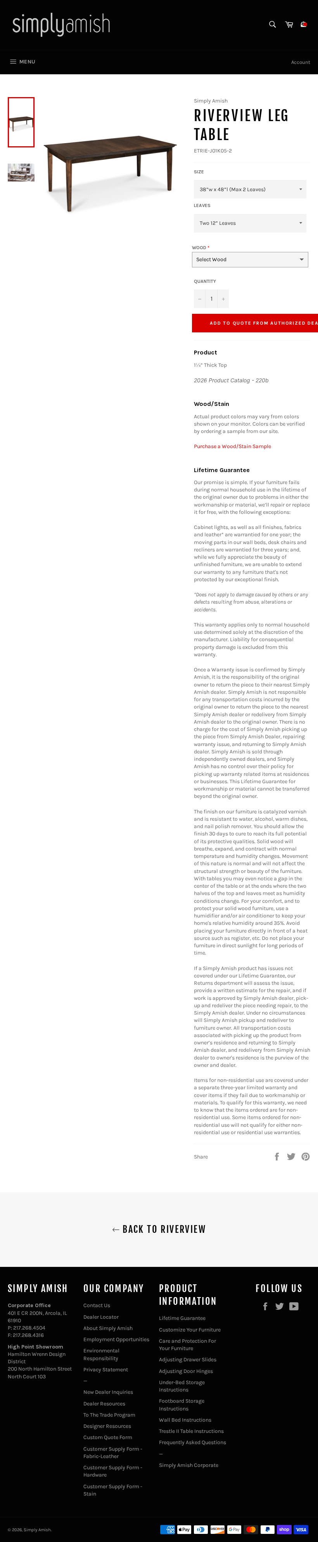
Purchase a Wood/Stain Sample (232, 446)
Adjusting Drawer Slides (187, 1359)
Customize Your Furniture (190, 1329)
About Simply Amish (108, 1328)
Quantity (205, 281)
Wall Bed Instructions (185, 1420)
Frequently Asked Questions (192, 1442)
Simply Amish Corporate (188, 1465)
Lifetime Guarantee (182, 1318)
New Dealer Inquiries (108, 1392)
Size (199, 172)
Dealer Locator (101, 1317)
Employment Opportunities (116, 1339)
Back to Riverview (163, 1229)
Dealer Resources (104, 1403)
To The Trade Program (109, 1415)
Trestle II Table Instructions (191, 1431)
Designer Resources (107, 1426)
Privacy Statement (105, 1369)
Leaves (202, 205)
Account (300, 62)
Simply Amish (37, 1529)
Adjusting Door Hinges (186, 1371)
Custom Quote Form (107, 1437)
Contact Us (96, 1305)
